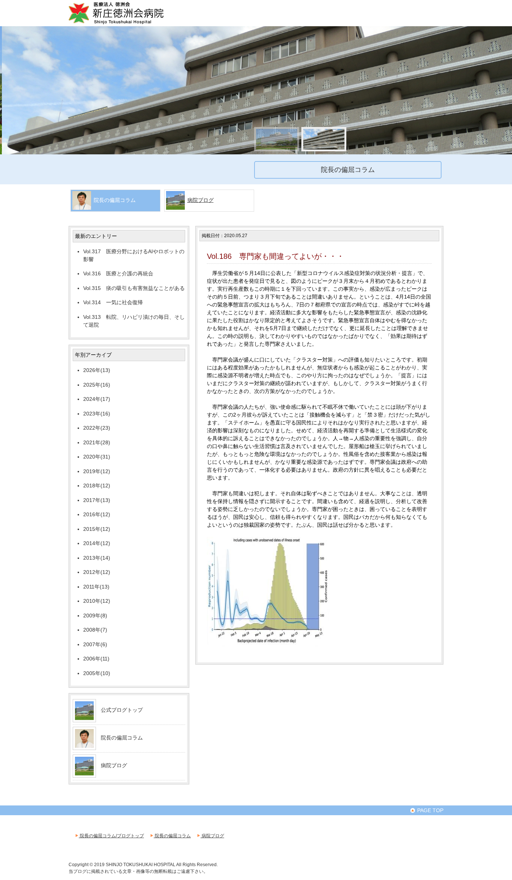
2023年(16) (96, 414)
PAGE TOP (429, 810)
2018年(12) (96, 486)
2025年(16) (96, 385)
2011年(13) (96, 587)
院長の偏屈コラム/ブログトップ (111, 835)
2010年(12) (96, 601)
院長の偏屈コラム (122, 738)
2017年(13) (96, 500)
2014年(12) (96, 543)
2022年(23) (96, 428)
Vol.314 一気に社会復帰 (113, 302)
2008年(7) (95, 630)
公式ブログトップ (122, 710)
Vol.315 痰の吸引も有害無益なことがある (134, 288)
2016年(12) (96, 514)
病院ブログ (200, 200)
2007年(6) (95, 644)
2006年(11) (96, 659)
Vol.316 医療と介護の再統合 (118, 273)
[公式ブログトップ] (84, 717)
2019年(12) (96, 471)
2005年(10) (96, 673)
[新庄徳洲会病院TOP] (127, 23)
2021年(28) (96, 442)
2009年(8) (95, 616)
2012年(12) (96, 572)
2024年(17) (96, 399)
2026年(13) (96, 370)
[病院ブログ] (84, 772)
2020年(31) (96, 457)
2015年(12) (96, 529)
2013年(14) (96, 558)
